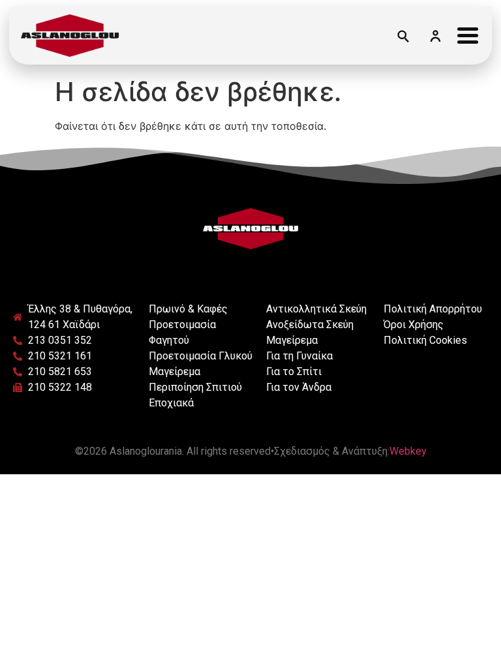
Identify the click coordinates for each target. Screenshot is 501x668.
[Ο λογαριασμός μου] (435, 35)
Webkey (408, 451)
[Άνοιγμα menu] (467, 35)
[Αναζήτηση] (402, 35)
